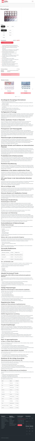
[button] (9, 93)
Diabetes (4, 6)
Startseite (1, 6)
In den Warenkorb (7, 42)
